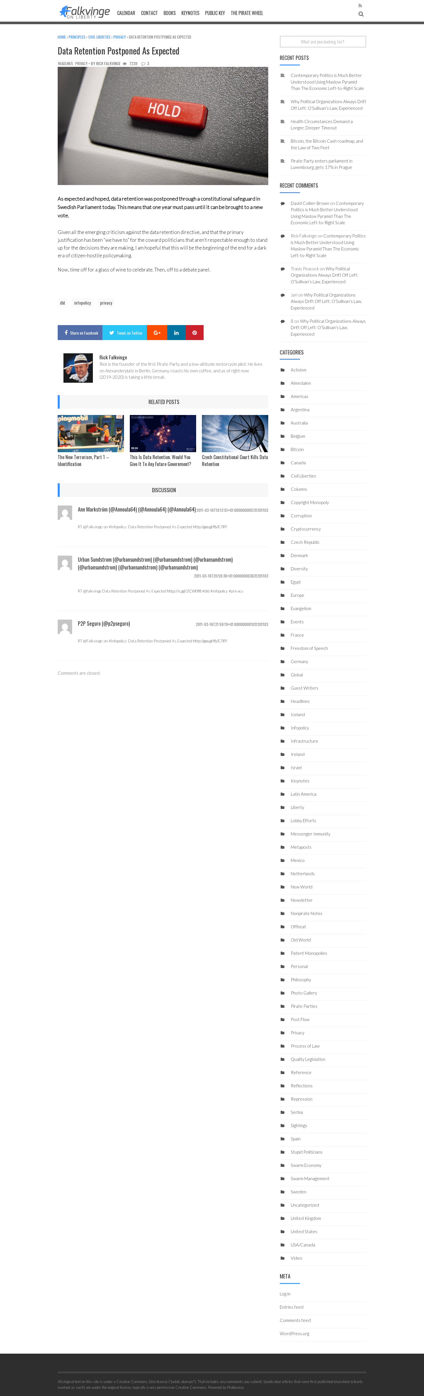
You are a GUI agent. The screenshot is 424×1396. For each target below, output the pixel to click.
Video (296, 1258)
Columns (299, 489)
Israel (296, 767)
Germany (299, 661)
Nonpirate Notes (306, 913)
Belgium (298, 436)
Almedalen (301, 383)
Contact (149, 13)
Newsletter (302, 900)
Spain (296, 1138)
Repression (301, 1098)
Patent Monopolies (309, 953)
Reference (301, 1072)
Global (297, 674)
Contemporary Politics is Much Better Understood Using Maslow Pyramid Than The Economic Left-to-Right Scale (327, 82)
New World (301, 886)
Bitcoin (297, 449)
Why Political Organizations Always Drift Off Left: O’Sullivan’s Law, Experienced (324, 275)
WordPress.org (294, 1333)
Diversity (299, 568)
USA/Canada (303, 1244)
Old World (301, 939)
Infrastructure (304, 741)
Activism (298, 369)
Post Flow (300, 1019)
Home (62, 37)
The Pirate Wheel (247, 13)
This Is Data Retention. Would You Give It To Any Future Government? (160, 460)
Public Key (215, 13)
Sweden (298, 1191)
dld (62, 302)
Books (170, 13)
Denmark (299, 555)
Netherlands (303, 873)
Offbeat (298, 926)
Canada (298, 462)
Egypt (296, 581)
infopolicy (82, 302)
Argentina (300, 409)
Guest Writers (304, 688)
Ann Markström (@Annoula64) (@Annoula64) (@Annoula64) (137, 509)
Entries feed (291, 1307)
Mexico (298, 860)
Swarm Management (310, 1178)
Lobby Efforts (303, 820)
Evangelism (301, 608)
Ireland (298, 754)
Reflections (302, 1085)
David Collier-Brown (310, 203)
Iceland (298, 714)
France (297, 634)
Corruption (301, 515)
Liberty (297, 807)
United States (304, 1231)
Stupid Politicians (306, 1151)
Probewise (235, 1387)
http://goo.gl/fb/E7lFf (210, 527)
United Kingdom (306, 1218)
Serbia (297, 1112)
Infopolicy (300, 727)
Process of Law (305, 1045)
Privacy (119, 37)
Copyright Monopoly (310, 502)
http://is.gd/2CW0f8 (184, 591)
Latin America (303, 794)
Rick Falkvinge (108, 63)
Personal (299, 966)
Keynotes (190, 13)
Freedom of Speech (309, 648)
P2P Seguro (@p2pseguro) (104, 623)
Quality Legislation (308, 1059)
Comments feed (295, 1320)
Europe (297, 595)
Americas (299, 396)
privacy (106, 302)
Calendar (126, 13)
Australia (299, 422)
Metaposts (301, 847)
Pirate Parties (304, 1006)
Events (297, 621)
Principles (77, 37)
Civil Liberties (99, 37)
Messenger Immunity (310, 833)
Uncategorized (305, 1205)
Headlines (65, 63)
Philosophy (301, 979)
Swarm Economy (306, 1165)
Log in (285, 1293)
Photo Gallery (304, 992)
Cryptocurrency (306, 528)
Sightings (299, 1125)
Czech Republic (305, 542)
